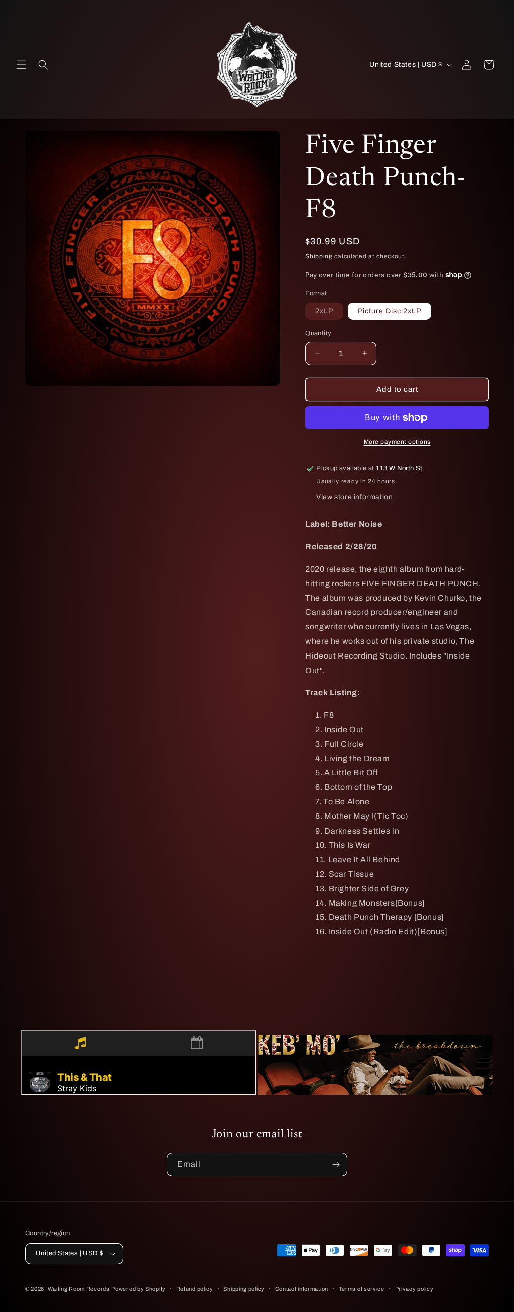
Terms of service (361, 1289)
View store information (354, 497)
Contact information (301, 1289)
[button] (21, 65)
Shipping (319, 256)
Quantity (318, 333)
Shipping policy (244, 1289)
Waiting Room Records (79, 1289)
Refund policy (194, 1289)
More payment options (397, 441)
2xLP (329, 313)
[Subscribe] (336, 1164)
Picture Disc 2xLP (389, 311)
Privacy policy (414, 1289)
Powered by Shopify (138, 1289)
